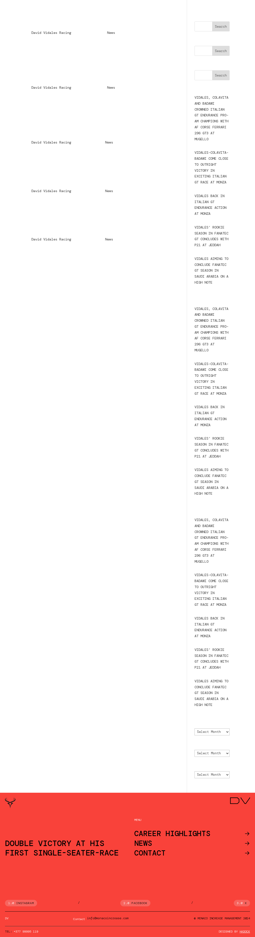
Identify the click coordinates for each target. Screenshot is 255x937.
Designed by (234, 932)
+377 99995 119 (26, 932)
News (111, 32)
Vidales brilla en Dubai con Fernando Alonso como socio (92, 20)
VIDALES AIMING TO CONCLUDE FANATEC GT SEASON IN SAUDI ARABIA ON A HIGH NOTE (211, 270)
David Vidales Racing (51, 32)
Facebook (139, 903)
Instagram (25, 903)
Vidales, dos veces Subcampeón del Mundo (91, 182)
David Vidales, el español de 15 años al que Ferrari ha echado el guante (90, 130)
